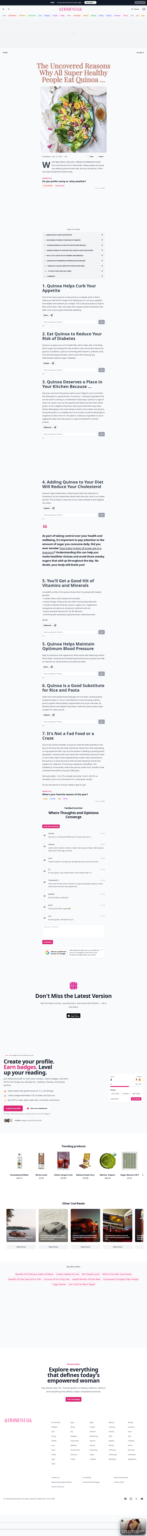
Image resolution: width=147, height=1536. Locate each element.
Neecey (47, 156)
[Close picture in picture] (122, 1521)
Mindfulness (12, 16)
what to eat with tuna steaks (117, 1274)
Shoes (53, 1454)
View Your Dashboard (38, 1108)
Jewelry (111, 1441)
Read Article (26, 1247)
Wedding (112, 1459)
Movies (111, 1445)
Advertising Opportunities (61, 1482)
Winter (65, 799)
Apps (143, 16)
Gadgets (47, 16)
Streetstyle (77, 16)
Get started (136, 1099)
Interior (93, 1441)
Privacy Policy (119, 1482)
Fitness (125, 16)
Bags (91, 1422)
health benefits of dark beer (86, 1279)
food (5, 52)
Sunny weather (48, 186)
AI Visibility (87, 1477)
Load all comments (51, 826)
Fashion (93, 1431)
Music (130, 1445)
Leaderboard (114, 1099)
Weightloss (132, 1459)
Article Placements (121, 1477)
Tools (53, 1464)
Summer (53, 799)
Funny (53, 1436)
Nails (53, 1450)
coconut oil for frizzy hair (57, 1279)
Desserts (131, 1427)
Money (92, 1445)
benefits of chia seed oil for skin (24, 1279)
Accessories (32, 16)
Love (40, 16)
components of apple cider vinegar (121, 1279)
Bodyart (85, 16)
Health (54, 1441)
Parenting (93, 1450)
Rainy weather (60, 186)
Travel (73, 1459)
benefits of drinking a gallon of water (35, 1274)
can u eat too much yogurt (82, 1284)
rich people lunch (91, 1274)
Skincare (74, 1454)
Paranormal (75, 1450)
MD (66, 156)
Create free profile (13, 1108)
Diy (138, 16)
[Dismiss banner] (102, 950)
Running (131, 1450)
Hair (129, 1436)
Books (73, 1427)
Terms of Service (57, 1487)
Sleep (69, 16)
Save (91, 156)
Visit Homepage (73, 1399)
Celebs (62, 16)
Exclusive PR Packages (91, 1482)
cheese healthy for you (67, 1274)
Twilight (54, 16)
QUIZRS (103, 188)
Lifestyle (131, 1441)
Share (101, 156)
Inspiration (75, 1441)
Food (4, 16)
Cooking (108, 16)
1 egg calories (59, 1284)
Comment (48, 942)
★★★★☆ (140, 52)
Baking (101, 16)
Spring (45, 799)
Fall (59, 799)
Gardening (94, 1436)
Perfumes (22, 16)
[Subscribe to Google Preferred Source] (56, 952)
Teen (132, 16)
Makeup (93, 16)
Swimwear (117, 16)
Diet (53, 1431)
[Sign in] (144, 9)
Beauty (130, 1422)
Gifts (110, 1436)
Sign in (47, 1114)
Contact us (55, 1477)
